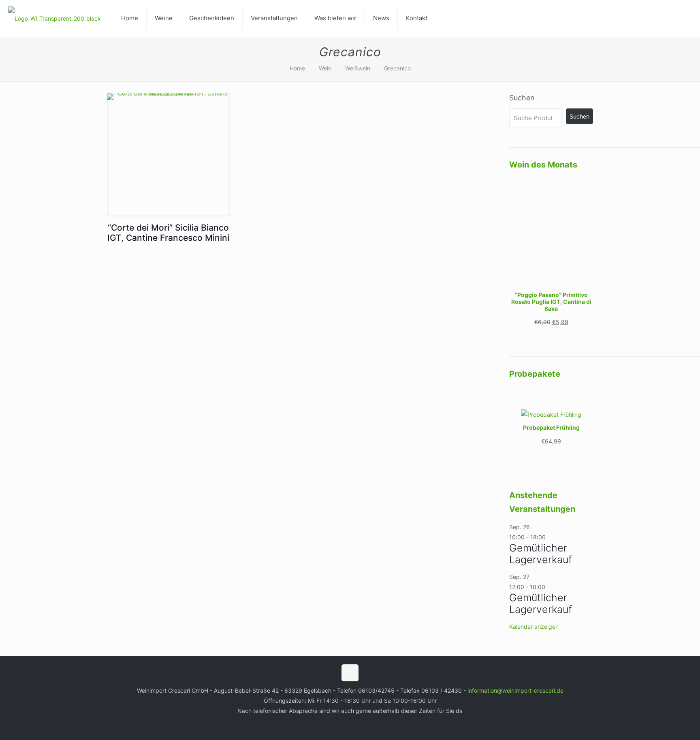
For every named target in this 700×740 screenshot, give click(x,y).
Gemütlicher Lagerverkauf (540, 554)
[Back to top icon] (350, 672)
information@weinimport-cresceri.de (515, 690)
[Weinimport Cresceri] (54, 18)
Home (297, 68)
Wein (325, 68)
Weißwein (357, 68)
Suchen (522, 97)
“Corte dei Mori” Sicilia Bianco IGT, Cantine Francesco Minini (168, 233)
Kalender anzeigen (534, 626)
